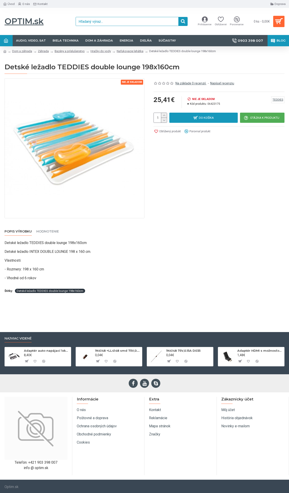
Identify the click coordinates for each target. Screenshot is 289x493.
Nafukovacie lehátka (130, 51)
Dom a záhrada (22, 51)
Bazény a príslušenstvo (70, 51)
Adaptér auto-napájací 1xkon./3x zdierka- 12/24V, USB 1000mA (46, 350)
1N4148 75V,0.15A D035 (183, 350)
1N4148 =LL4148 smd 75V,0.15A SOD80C (117, 350)
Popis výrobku (18, 231)
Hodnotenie (47, 231)
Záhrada (43, 51)
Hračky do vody (101, 51)
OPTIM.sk (24, 21)
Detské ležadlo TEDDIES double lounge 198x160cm (50, 291)
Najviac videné (18, 338)
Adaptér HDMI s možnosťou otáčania (260, 350)
